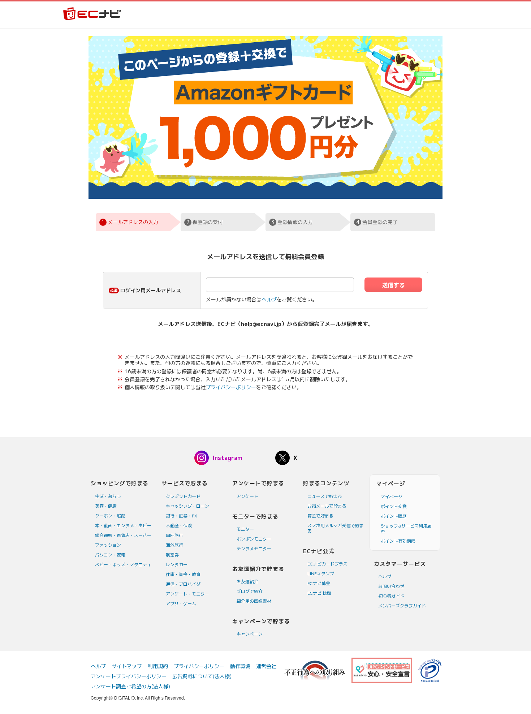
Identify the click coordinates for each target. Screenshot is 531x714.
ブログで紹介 (250, 591)
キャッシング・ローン (187, 506)
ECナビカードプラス (327, 564)
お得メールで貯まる (326, 506)
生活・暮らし (108, 496)
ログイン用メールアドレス (150, 290)
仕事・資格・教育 (183, 574)
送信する (393, 285)
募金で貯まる (320, 516)
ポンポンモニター (254, 539)
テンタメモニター (254, 549)
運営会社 (266, 666)
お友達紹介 (247, 581)
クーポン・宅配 (110, 516)
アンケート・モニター (187, 594)
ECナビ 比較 (319, 593)
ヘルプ (269, 299)
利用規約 (158, 666)
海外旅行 (174, 545)
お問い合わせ (391, 586)
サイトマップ (127, 666)
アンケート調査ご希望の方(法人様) (130, 686)
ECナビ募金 (318, 583)
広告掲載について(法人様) (202, 676)
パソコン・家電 (110, 555)
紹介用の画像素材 (254, 601)
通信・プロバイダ (183, 584)
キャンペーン (250, 634)
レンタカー (176, 565)
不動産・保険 (179, 525)
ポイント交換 (394, 506)
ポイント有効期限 (398, 541)
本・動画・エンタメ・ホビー (123, 525)
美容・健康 (106, 506)
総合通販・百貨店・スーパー (123, 535)
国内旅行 (174, 535)
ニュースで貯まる (324, 496)
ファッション (108, 545)
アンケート (247, 496)
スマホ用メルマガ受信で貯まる (335, 528)
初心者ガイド (391, 596)
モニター (245, 529)
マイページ (391, 497)
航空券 (172, 555)
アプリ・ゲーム (181, 604)
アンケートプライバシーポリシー (129, 676)
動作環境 (240, 666)
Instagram (227, 458)
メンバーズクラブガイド (402, 606)
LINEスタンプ (320, 574)
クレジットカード (183, 496)
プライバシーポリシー (231, 387)
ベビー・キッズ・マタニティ (123, 565)
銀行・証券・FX (181, 516)
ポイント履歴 (394, 516)
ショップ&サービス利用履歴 (406, 528)
